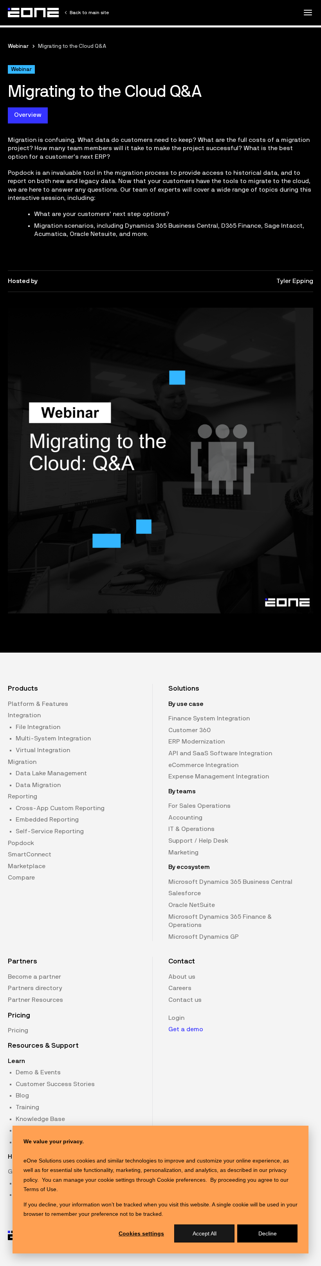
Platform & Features (38, 704)
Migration (22, 762)
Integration (24, 715)
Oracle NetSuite (191, 905)
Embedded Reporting (47, 819)
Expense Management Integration (218, 776)
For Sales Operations (199, 806)
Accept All (204, 1233)
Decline (267, 1233)
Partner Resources (35, 1000)
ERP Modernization (196, 741)
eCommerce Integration (203, 765)
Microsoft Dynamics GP (203, 937)
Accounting (185, 817)
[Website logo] (34, 12)
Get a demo (185, 1029)
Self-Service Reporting (50, 831)
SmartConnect (29, 854)
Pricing (18, 1030)
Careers (179, 988)
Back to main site (89, 12)
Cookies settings (141, 1233)
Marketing (183, 852)
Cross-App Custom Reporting (60, 808)
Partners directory (35, 988)
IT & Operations (191, 829)
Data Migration (38, 785)
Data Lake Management (51, 773)
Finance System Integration (209, 718)
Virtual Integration (43, 750)
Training (27, 1107)
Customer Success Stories (55, 1084)
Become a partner (34, 977)
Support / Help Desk (198, 841)
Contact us (185, 1000)
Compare (21, 877)
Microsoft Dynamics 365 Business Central (230, 882)
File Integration (38, 727)
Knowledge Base (40, 1119)
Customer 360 (189, 730)
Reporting (22, 796)
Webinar (18, 46)
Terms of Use (39, 1189)
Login (176, 1018)
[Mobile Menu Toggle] (307, 12)
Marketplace (26, 866)
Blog (22, 1095)
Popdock (21, 843)
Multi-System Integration (53, 738)
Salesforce (184, 893)
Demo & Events (38, 1072)
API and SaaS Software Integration (220, 753)
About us (181, 977)
